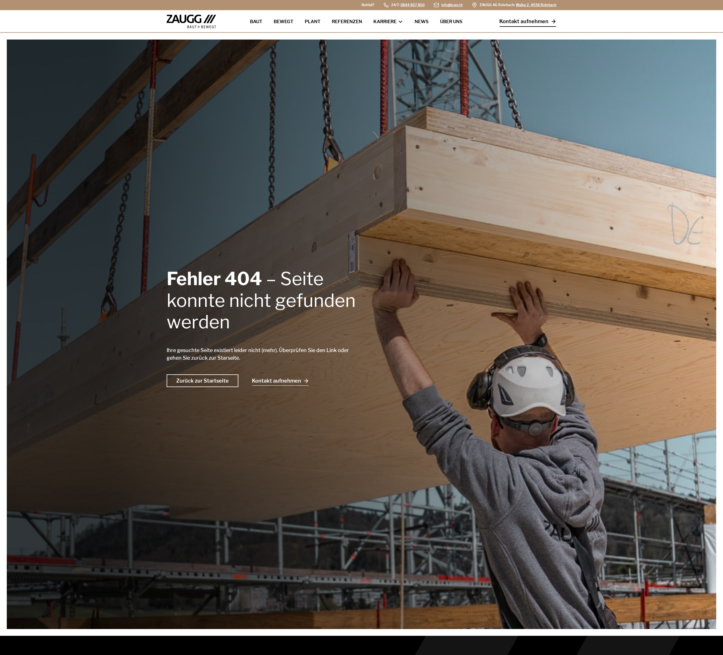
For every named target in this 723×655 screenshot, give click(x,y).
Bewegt (283, 21)
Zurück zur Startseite (202, 381)
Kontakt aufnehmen (523, 21)
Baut (256, 21)
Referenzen (347, 21)
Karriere (385, 21)
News (422, 21)
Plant (313, 21)
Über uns (451, 21)
